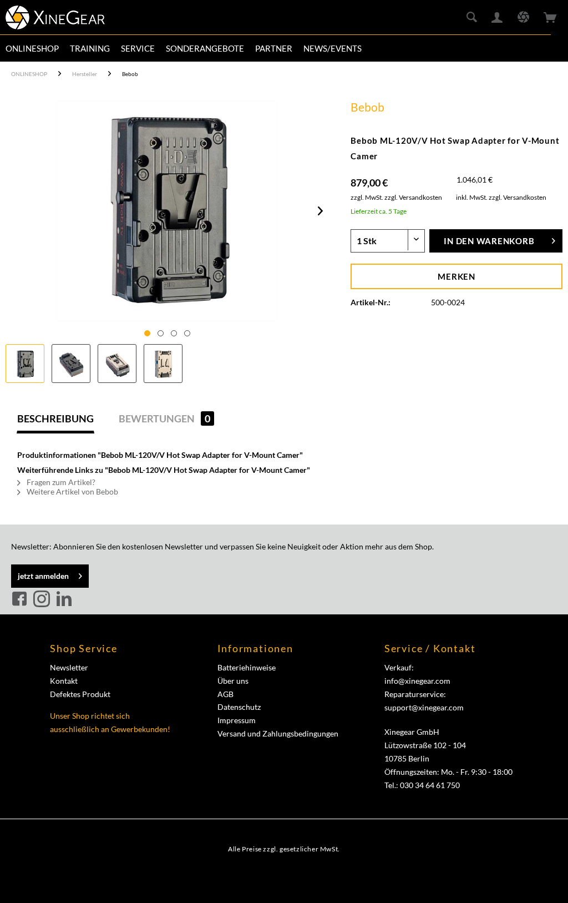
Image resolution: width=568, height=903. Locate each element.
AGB (225, 694)
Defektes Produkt (80, 694)
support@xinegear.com (424, 707)
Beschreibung (55, 418)
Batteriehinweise (246, 667)
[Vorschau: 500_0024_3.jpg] (117, 363)
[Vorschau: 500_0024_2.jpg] (71, 363)
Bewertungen (164, 418)
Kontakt (64, 680)
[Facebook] (21, 599)
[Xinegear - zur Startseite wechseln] (55, 19)
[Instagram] (43, 599)
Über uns (232, 680)
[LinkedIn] (63, 599)
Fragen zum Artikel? (60, 482)
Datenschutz (239, 707)
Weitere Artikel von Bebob (71, 491)
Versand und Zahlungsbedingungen (277, 733)
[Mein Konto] (497, 18)
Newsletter (69, 667)
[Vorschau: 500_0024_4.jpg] (163, 363)
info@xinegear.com (417, 680)
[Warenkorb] (550, 18)
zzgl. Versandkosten (413, 197)
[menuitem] (32, 48)
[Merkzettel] (523, 18)
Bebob (367, 107)
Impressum (236, 720)
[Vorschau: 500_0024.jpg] (25, 363)
